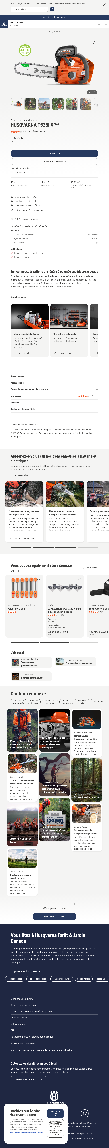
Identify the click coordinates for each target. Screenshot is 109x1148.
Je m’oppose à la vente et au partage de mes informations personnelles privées (55, 1128)
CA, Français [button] (15, 25)
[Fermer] (64, 1107)
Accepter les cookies (55, 1113)
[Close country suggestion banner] (104, 5)
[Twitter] (85, 1113)
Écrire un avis (39, 131)
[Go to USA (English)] (52, 9)
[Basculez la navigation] (106, 24)
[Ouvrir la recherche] (99, 24)
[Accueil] (4, 24)
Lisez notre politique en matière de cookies (26, 1132)
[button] (94, 43)
